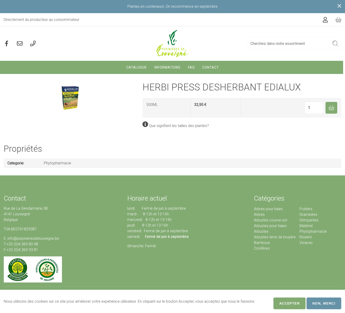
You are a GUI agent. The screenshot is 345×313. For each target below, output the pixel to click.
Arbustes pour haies (270, 226)
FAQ (191, 67)
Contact (210, 67)
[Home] (173, 43)
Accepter (289, 303)
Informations (167, 67)
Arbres (259, 214)
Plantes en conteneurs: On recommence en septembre (172, 6)
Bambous (262, 242)
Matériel (306, 226)
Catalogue (136, 67)
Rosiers (305, 237)
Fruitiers (305, 209)
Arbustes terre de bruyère (275, 237)
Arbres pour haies (268, 209)
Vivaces (306, 242)
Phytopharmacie (57, 163)
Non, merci (323, 303)
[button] (335, 43)
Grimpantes (308, 220)
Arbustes (261, 231)
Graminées (308, 214)
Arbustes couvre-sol (270, 220)
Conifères (262, 248)
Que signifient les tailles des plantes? (179, 126)
